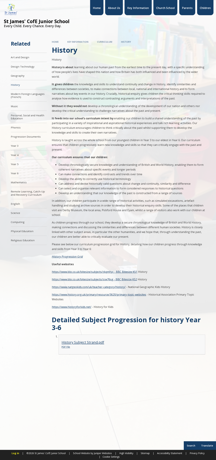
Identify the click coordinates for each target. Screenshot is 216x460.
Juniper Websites (102, 453)
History (126, 41)
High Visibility (126, 453)
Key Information (77, 41)
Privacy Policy (197, 453)
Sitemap (145, 453)
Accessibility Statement (169, 453)
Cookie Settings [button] (111, 456)
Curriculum (104, 41)
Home (55, 41)
